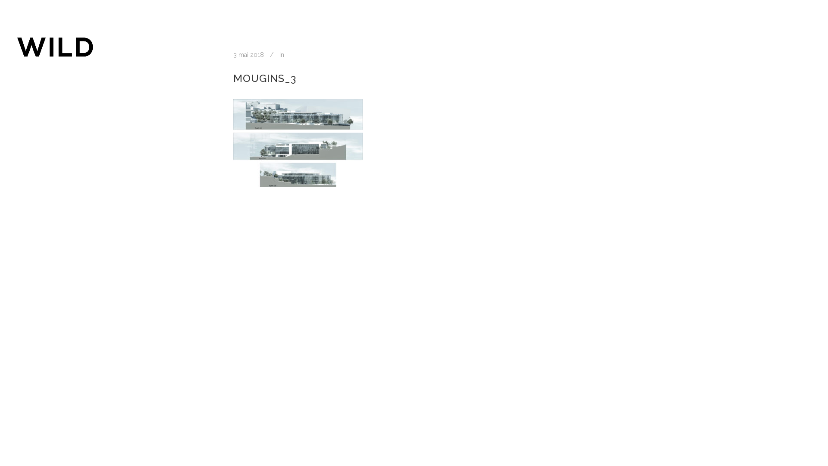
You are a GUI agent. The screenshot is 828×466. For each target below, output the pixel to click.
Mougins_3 (264, 78)
